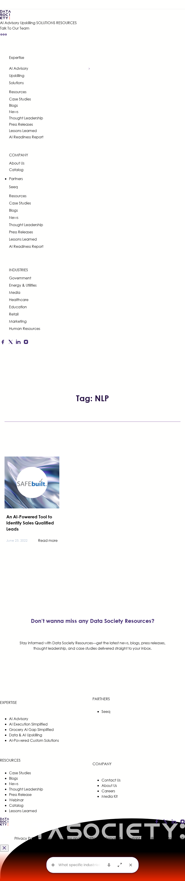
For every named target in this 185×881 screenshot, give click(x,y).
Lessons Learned (23, 130)
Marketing (18, 321)
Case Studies (20, 99)
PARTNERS (101, 698)
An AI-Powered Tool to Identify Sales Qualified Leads (30, 522)
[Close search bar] (130, 865)
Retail (13, 314)
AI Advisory (9, 22)
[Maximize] (119, 865)
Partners (16, 178)
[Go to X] (10, 342)
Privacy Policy (26, 838)
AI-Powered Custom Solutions (34, 740)
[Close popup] (4, 848)
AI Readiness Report (26, 136)
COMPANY (18, 155)
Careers (108, 790)
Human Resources (24, 328)
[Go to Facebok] (2, 342)
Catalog (16, 169)
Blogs (13, 105)
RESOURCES (66, 22)
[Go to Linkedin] (18, 342)
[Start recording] (109, 865)
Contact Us (111, 780)
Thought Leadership (26, 118)
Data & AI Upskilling (25, 735)
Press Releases (21, 124)
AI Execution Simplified (28, 724)
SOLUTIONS (45, 22)
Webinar (16, 800)
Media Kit (110, 796)
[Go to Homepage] (4, 824)
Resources (17, 91)
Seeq (13, 186)
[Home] (38, 14)
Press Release (20, 794)
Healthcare (18, 299)
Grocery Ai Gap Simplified (31, 729)
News (13, 111)
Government (20, 278)
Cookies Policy (50, 838)
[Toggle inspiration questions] (53, 865)
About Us (16, 163)
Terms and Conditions (80, 838)
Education (18, 306)
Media (14, 292)
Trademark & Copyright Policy (125, 838)
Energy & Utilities (23, 285)
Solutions (16, 82)
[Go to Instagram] (25, 342)
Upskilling (27, 22)
